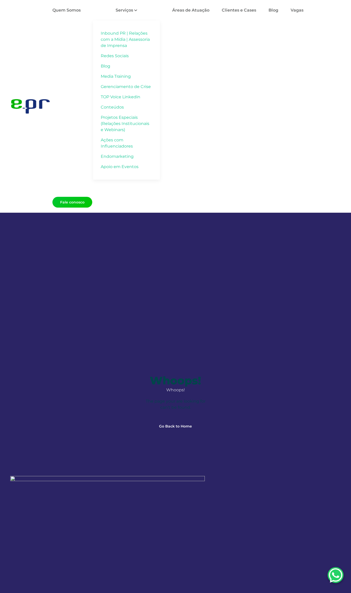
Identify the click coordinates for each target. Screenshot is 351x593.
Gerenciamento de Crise (126, 86)
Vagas (297, 10)
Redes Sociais (115, 55)
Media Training (116, 76)
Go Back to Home (175, 426)
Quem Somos (66, 10)
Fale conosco (72, 202)
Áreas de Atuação (190, 10)
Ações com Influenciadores (117, 143)
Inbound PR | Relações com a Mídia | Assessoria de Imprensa (125, 39)
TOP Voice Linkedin (120, 96)
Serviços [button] (124, 10)
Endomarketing (117, 156)
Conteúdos (112, 107)
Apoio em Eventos (119, 166)
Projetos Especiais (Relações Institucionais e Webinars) (125, 123)
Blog (105, 66)
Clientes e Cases (239, 10)
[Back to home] (31, 106)
